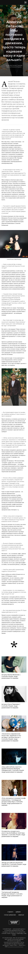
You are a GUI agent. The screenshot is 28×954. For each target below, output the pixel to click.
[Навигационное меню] (25, 2)
